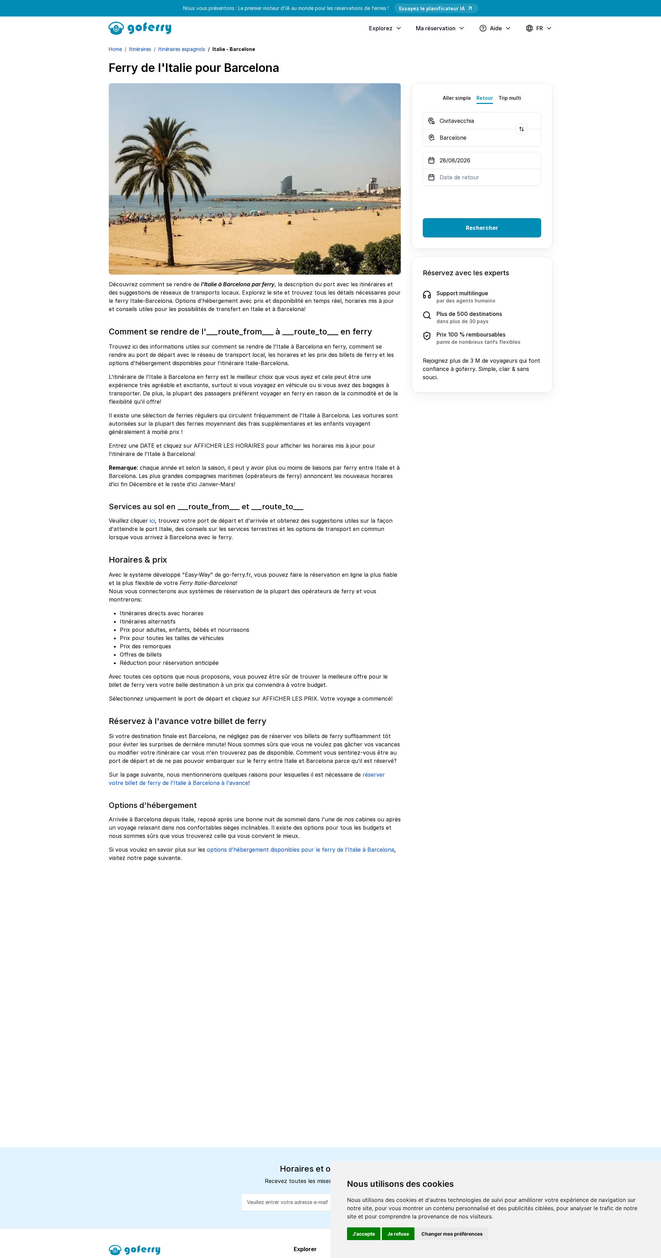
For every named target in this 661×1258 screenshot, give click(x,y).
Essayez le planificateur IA (432, 8)
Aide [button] (496, 28)
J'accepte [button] (364, 1234)
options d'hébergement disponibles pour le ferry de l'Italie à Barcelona (300, 849)
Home (115, 49)
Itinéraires (140, 49)
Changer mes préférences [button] (452, 1234)
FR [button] (539, 28)
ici (152, 520)
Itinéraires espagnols (181, 49)
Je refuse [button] (398, 1234)
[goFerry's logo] (142, 27)
